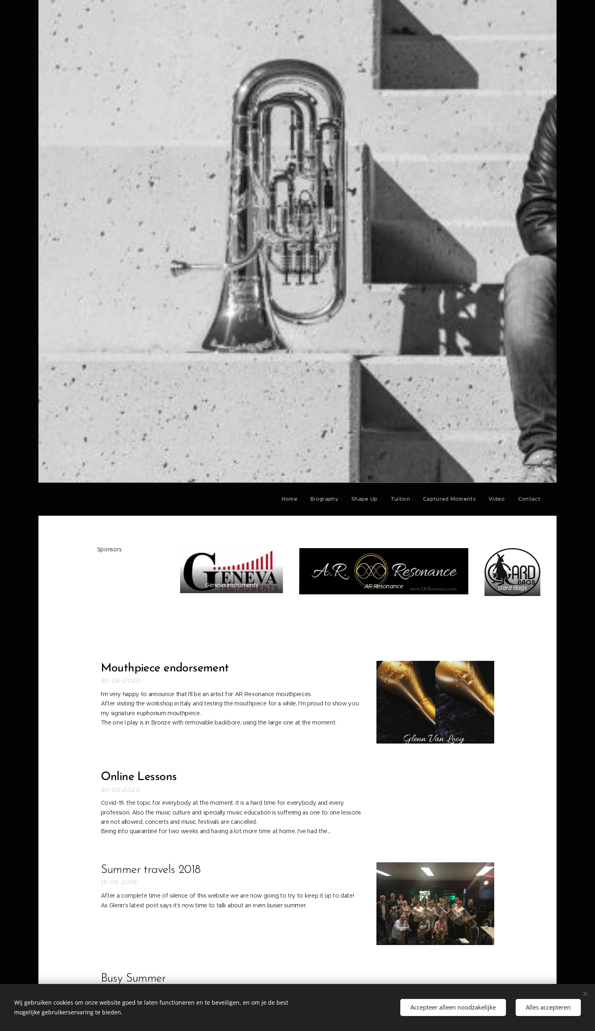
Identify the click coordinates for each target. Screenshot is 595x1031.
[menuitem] (292, 499)
